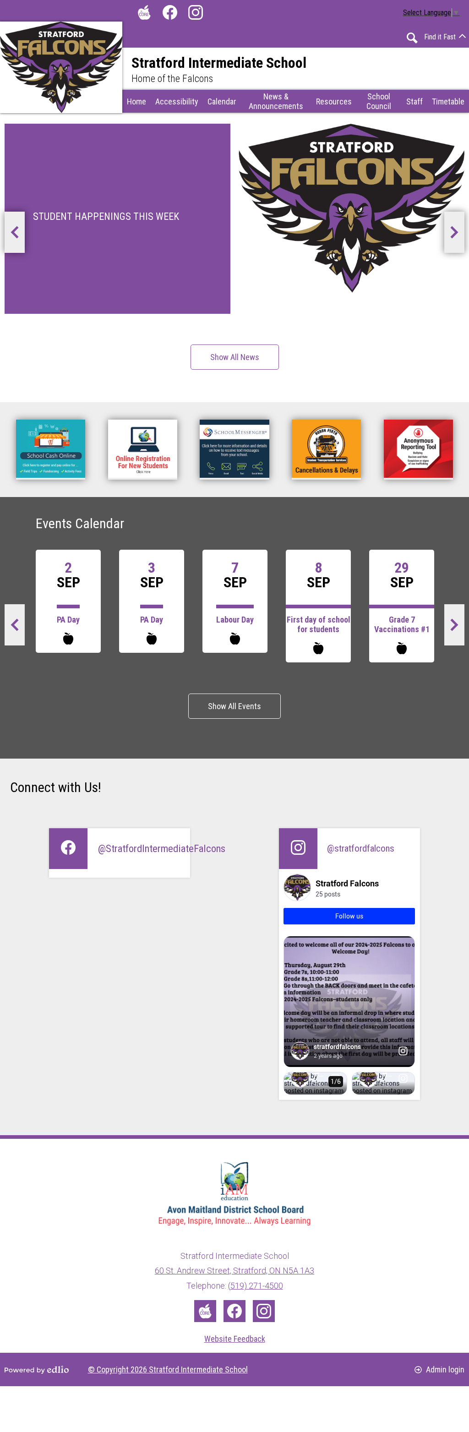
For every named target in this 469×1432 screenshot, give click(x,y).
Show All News (234, 357)
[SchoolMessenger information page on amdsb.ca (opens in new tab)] (234, 450)
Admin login (445, 1369)
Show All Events (234, 706)
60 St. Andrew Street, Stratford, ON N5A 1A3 (234, 1270)
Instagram (196, 12)
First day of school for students (318, 624)
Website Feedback (234, 1339)
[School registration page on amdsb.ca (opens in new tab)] (142, 450)
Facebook (170, 12)
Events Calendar (80, 523)
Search (412, 38)
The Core (144, 12)
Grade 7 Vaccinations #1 (402, 624)
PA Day (68, 619)
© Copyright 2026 (168, 1369)
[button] (222, 101)
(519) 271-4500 (255, 1285)
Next (459, 235)
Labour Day (235, 619)
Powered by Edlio (37, 1369)
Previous (20, 235)
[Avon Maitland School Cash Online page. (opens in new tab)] (50, 450)
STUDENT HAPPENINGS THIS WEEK (106, 216)
